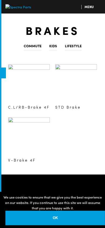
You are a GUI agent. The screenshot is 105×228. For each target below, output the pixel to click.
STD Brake (68, 107)
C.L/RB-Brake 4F (29, 107)
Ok (55, 218)
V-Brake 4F (22, 160)
